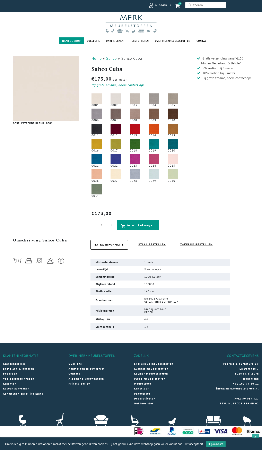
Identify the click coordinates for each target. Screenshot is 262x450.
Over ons (75, 364)
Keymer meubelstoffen (151, 373)
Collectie (93, 40)
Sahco (111, 58)
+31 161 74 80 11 (246, 383)
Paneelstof (142, 393)
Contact (202, 40)
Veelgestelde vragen (18, 378)
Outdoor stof (144, 403)
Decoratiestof (144, 398)
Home (96, 58)
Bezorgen (10, 373)
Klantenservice (14, 364)
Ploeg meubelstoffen (150, 378)
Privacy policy (79, 383)
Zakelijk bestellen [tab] (196, 244)
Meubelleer (142, 383)
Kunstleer (141, 388)
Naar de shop (71, 40)
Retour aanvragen (16, 388)
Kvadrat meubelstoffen (151, 368)
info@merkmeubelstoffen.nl (237, 388)
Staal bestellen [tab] (152, 244)
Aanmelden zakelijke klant (23, 393)
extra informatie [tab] (109, 244)
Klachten (10, 383)
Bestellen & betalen (18, 368)
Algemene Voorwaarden (86, 378)
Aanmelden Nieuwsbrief (87, 368)
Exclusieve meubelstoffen (153, 364)
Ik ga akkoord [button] (215, 444)
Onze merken (115, 40)
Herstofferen (139, 40)
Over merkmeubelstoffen (172, 40)
